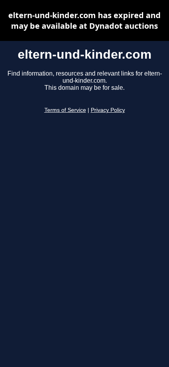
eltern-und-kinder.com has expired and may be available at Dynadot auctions (84, 20)
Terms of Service (65, 110)
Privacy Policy (108, 110)
